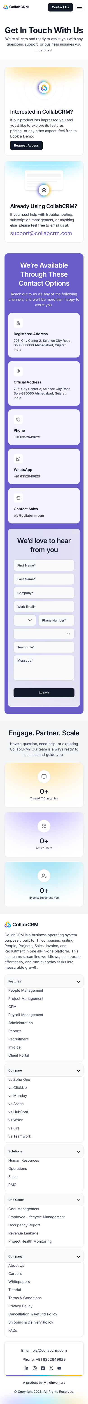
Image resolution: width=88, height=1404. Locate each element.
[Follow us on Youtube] (60, 1368)
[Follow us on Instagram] (36, 1368)
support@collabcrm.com (41, 233)
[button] (79, 7)
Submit (44, 693)
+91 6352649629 (51, 1359)
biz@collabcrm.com (49, 1350)
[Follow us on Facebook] (44, 1368)
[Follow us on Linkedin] (27, 1368)
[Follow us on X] (52, 1368)
